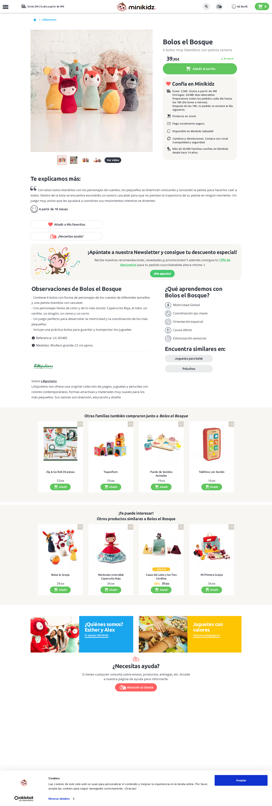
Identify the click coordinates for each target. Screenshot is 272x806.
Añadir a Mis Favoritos (69, 224)
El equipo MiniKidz (96, 635)
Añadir (62, 486)
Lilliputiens (49, 19)
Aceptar (241, 780)
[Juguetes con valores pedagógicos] (163, 634)
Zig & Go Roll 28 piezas (60, 471)
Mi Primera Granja (212, 574)
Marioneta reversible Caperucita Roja (111, 576)
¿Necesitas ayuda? (70, 236)
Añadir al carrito (203, 68)
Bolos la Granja (60, 574)
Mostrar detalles (59, 798)
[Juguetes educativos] (135, 6)
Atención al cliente (140, 687)
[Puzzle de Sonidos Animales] (161, 443)
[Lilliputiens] (90, 365)
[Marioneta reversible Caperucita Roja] (110, 546)
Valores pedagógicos (206, 635)
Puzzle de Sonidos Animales (161, 473)
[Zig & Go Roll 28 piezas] (60, 443)
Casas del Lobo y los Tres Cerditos (161, 576)
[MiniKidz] (35, 19)
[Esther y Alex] (55, 634)
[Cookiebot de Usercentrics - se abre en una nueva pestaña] (24, 799)
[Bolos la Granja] (60, 546)
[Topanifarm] (110, 443)
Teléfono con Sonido (211, 471)
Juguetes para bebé (189, 358)
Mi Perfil (242, 6)
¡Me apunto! (162, 273)
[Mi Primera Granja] (211, 546)
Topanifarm (111, 471)
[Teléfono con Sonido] (211, 443)
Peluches (188, 368)
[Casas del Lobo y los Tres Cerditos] (161, 546)
